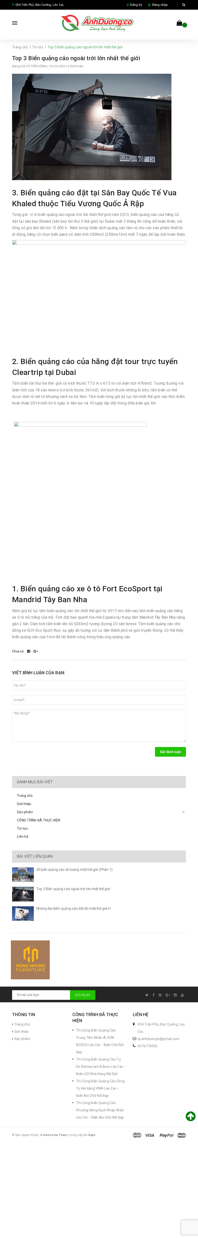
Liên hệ (22, 836)
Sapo (91, 1135)
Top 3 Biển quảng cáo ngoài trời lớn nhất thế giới (76, 58)
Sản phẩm (25, 812)
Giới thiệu (24, 804)
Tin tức (22, 828)
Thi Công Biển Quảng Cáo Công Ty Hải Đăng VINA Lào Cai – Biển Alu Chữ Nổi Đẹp (100, 1088)
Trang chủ (25, 796)
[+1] (36, 651)
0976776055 (148, 1046)
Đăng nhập (160, 5)
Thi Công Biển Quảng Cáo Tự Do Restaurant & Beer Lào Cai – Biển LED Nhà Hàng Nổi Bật (101, 1066)
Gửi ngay (83, 995)
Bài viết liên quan (35, 856)
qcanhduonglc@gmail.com (159, 1039)
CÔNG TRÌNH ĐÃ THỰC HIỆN (38, 820)
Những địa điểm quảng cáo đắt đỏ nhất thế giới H (73, 908)
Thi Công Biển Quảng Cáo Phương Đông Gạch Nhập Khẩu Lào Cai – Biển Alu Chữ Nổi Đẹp (100, 1110)
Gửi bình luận (170, 752)
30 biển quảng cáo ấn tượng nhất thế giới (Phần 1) (74, 870)
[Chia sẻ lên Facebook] (29, 651)
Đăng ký (136, 5)
